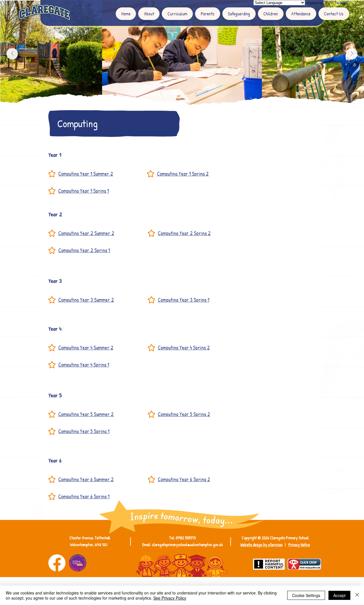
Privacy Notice (299, 544)
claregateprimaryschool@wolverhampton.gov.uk (187, 544)
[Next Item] (351, 53)
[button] (149, 13)
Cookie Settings (306, 595)
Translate (341, 3)
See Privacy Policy (169, 598)
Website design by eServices (261, 544)
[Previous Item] (12, 53)
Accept (339, 595)
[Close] (357, 595)
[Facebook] (56, 562)
